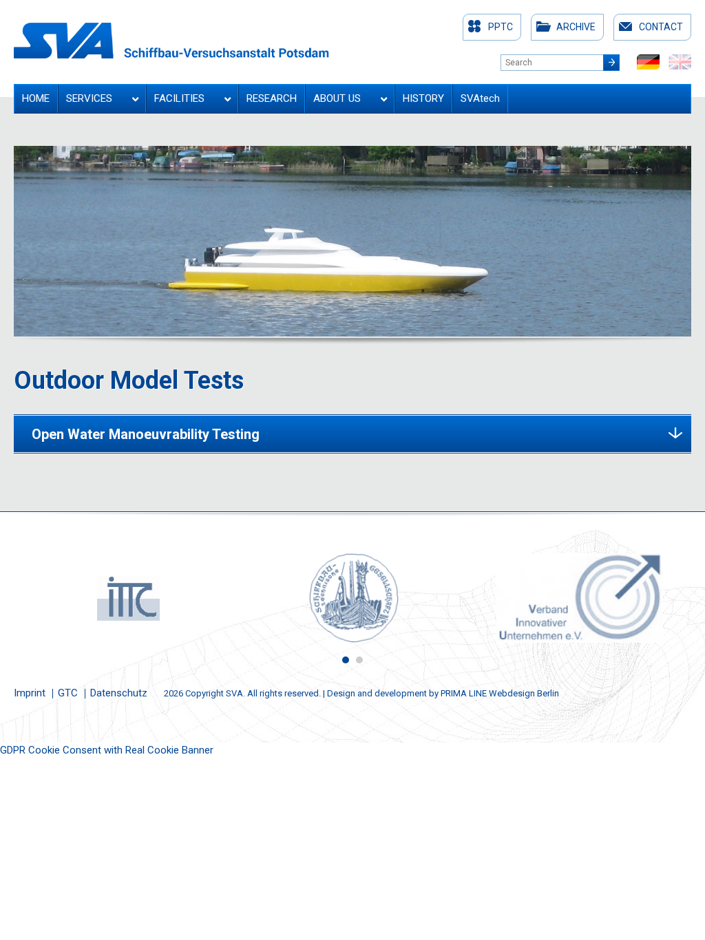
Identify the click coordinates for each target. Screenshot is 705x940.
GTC (68, 693)
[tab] (352, 433)
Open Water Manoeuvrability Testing (146, 434)
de (648, 62)
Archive (576, 26)
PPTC (500, 26)
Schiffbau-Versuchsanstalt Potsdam (171, 40)
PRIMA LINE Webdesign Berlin (500, 693)
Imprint (29, 693)
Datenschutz (118, 693)
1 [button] (345, 659)
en (680, 62)
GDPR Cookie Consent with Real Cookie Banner (106, 750)
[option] (127, 598)
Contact (661, 26)
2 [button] (359, 659)
